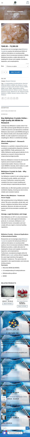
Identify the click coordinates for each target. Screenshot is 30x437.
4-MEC (7, 299)
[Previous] (1, 297)
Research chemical (16, 93)
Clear (27, 63)
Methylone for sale (15, 91)
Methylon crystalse (18, 90)
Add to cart (15, 72)
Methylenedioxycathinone (7, 90)
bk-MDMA (13, 85)
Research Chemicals (17, 14)
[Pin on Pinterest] (14, 98)
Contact (3, 381)
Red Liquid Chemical (22, 301)
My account (4, 375)
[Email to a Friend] (11, 98)
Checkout (4, 372)
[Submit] (27, 428)
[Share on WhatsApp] (2, 98)
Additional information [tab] (8, 111)
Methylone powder (24, 91)
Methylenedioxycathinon (18, 88)
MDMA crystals (4, 88)
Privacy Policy (5, 363)
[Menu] (2, 3)
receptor (11, 255)
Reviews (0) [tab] (4, 114)
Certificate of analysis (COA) (7, 86)
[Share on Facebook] (5, 98)
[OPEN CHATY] (4, 433)
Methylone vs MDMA (6, 93)
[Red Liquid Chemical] (22, 292)
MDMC (10, 88)
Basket (3, 369)
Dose (2, 66)
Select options (8, 303)
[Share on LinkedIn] (17, 98)
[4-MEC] (7, 291)
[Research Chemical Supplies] (15, 3)
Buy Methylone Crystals (21, 85)
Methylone (25, 90)
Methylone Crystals (5, 91)
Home (6, 14)
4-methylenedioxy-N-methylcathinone (13, 83)
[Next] (29, 297)
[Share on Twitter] (8, 98)
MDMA (26, 86)
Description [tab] (5, 107)
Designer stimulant (19, 86)
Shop (2, 366)
